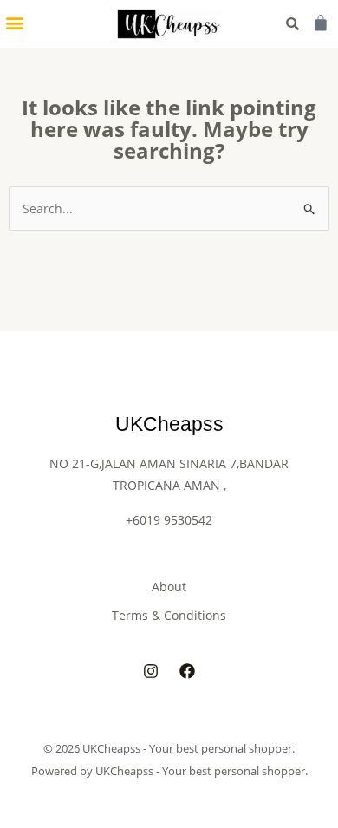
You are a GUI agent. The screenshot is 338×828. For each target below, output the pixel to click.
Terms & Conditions (169, 615)
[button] (14, 22)
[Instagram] (151, 671)
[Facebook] (187, 671)
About (169, 586)
